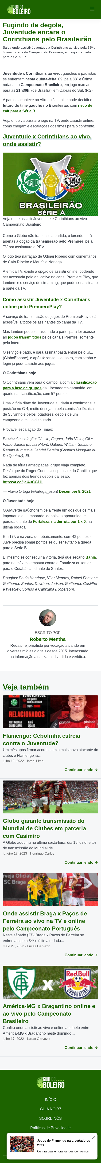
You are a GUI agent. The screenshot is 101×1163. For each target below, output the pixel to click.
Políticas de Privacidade (50, 1128)
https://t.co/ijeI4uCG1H (23, 482)
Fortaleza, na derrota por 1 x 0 (59, 522)
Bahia (90, 557)
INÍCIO (50, 1100)
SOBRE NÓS (50, 1118)
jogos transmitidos (24, 337)
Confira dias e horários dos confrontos (63, 1151)
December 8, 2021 (75, 491)
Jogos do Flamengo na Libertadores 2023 (63, 1143)
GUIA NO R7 (50, 1109)
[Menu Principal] (92, 10)
